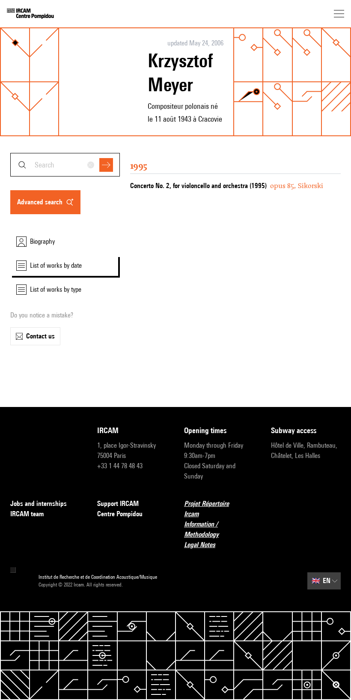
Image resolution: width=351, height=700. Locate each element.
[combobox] (65, 164)
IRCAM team (27, 514)
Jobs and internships (38, 504)
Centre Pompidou (120, 514)
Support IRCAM (118, 504)
